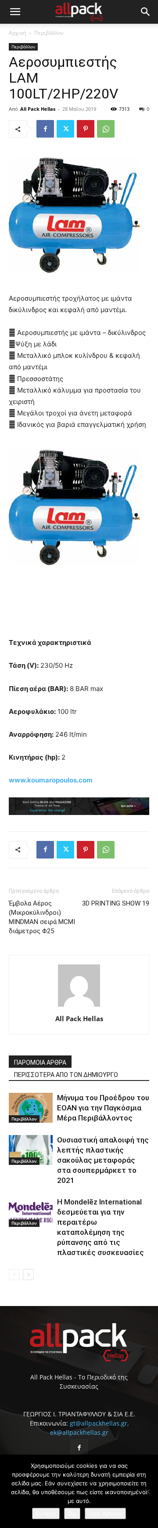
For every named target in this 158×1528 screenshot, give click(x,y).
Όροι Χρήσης (105, 1513)
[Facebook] (45, 129)
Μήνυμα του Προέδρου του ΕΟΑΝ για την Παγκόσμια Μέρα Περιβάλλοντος (103, 1107)
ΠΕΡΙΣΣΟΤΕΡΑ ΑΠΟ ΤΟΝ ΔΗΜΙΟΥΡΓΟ (66, 1074)
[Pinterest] (85, 129)
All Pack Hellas (37, 109)
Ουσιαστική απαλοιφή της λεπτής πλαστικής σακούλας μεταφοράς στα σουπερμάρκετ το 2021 (103, 1160)
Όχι (72, 1513)
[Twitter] (65, 129)
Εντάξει (46, 1513)
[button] (15, 12)
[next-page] (28, 1274)
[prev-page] (14, 1274)
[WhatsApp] (106, 129)
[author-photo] (79, 1006)
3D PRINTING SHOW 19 (115, 903)
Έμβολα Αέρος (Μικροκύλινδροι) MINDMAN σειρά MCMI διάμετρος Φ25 (42, 917)
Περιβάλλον (49, 32)
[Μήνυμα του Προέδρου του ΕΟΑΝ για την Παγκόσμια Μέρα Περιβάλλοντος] (31, 1108)
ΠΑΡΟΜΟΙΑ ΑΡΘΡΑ (40, 1062)
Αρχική (17, 32)
